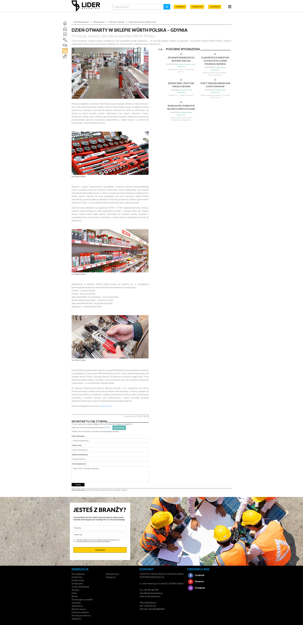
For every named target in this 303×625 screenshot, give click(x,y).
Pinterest (199, 581)
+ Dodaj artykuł (197, 7)
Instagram (199, 587)
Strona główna (78, 574)
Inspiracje (76, 602)
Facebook (199, 575)
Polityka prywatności (81, 615)
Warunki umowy (79, 609)
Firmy (74, 593)
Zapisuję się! (100, 550)
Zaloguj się (111, 577)
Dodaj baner (77, 583)
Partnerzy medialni (80, 612)
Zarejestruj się (112, 574)
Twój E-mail (76, 445)
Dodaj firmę (77, 577)
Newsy (75, 596)
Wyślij (78, 484)
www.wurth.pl (105, 406)
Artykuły (75, 590)
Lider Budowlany (81, 22)
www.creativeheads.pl (150, 596)
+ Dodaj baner (215, 7)
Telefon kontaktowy (80, 454)
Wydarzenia (99, 22)
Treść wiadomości (79, 464)
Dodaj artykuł (78, 580)
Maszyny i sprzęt (116, 22)
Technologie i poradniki (82, 599)
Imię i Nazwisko (78, 436)
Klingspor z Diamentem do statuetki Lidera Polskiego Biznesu (215, 60)
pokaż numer (119, 427)
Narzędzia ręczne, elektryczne (142, 22)
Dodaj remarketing (80, 586)
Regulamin (76, 618)
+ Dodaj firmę (180, 7)
